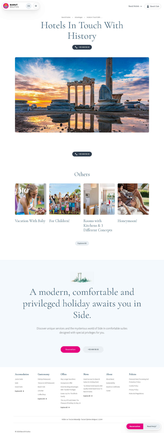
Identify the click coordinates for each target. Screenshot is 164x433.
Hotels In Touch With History (94, 17)
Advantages (78, 17)
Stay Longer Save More (68, 379)
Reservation (70, 349)
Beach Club (41, 387)
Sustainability (110, 383)
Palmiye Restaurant (44, 379)
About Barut (110, 379)
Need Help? (151, 426)
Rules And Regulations (136, 394)
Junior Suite (19, 379)
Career (108, 391)
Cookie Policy (133, 386)
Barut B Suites (66, 17)
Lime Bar (40, 391)
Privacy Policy (133, 390)
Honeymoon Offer (66, 383)
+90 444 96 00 (93, 349)
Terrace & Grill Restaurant (46, 383)
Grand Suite (18, 387)
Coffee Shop (42, 394)
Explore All (82, 243)
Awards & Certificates (113, 387)
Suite (16, 383)
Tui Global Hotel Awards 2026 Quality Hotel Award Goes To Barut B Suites (92, 389)
